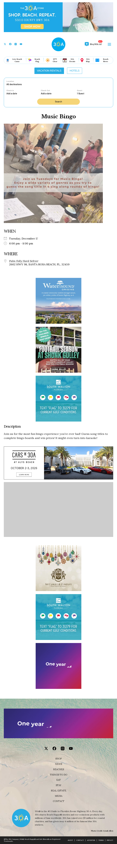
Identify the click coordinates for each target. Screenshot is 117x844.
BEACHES (58, 769)
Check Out (45, 90)
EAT (58, 780)
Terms (101, 840)
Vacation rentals (49, 70)
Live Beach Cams (17, 60)
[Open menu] (109, 44)
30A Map (88, 60)
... (24, 93)
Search (58, 101)
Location (10, 81)
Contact (58, 801)
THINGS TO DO (58, 774)
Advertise (91, 840)
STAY (58, 785)
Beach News (105, 60)
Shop (58, 758)
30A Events (72, 60)
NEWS (58, 764)
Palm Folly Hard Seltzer (23, 261)
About (70, 840)
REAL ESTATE (58, 790)
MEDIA (58, 796)
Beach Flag (37, 60)
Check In (10, 90)
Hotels (75, 70)
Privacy (110, 840)
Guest (79, 90)
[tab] (49, 71)
